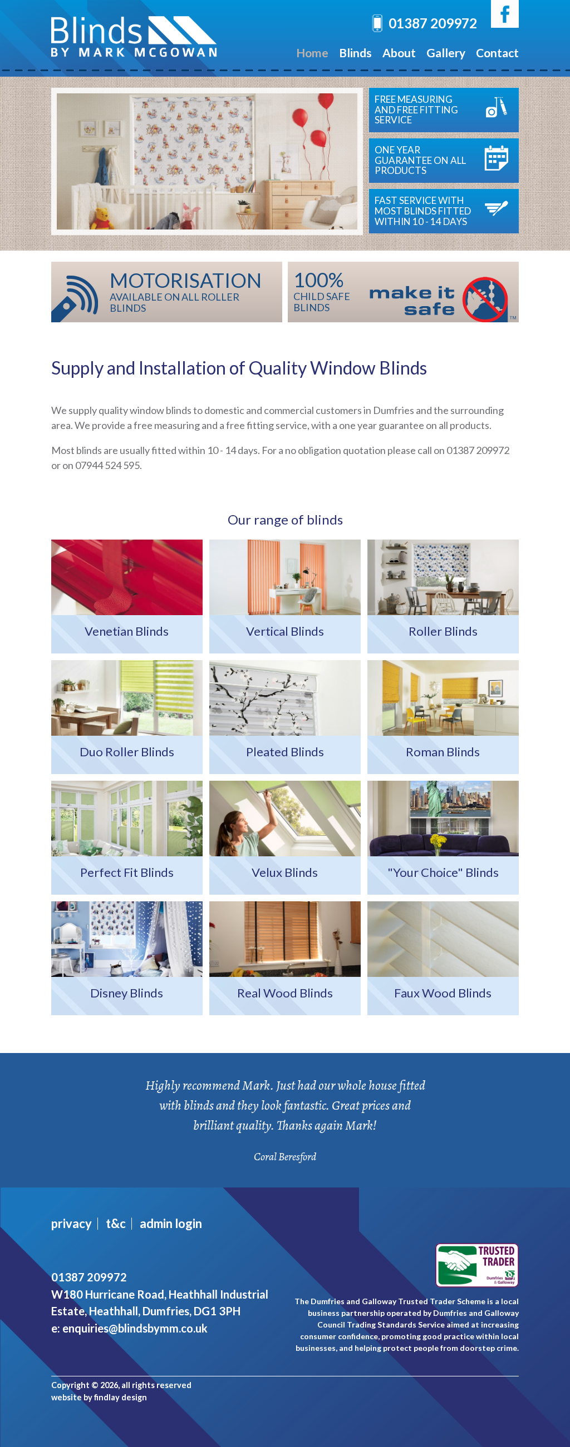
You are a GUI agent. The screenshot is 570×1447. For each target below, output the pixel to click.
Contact (497, 52)
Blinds (355, 52)
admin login (171, 1223)
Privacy (71, 1223)
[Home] (134, 49)
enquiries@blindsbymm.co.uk (135, 1328)
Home (312, 52)
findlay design (120, 1397)
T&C (116, 1223)
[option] (207, 161)
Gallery (445, 52)
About (399, 52)
